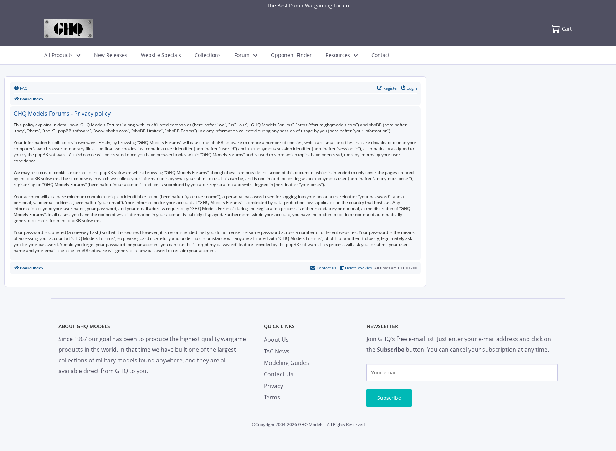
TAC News (276, 351)
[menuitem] (21, 88)
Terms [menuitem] (272, 397)
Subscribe (389, 397)
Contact (380, 55)
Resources (337, 55)
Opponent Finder (291, 55)
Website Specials (161, 55)
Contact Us (278, 374)
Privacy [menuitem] (273, 386)
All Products (58, 55)
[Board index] (68, 28)
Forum (242, 55)
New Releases (110, 55)
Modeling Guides (286, 363)
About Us (276, 340)
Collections (208, 55)
